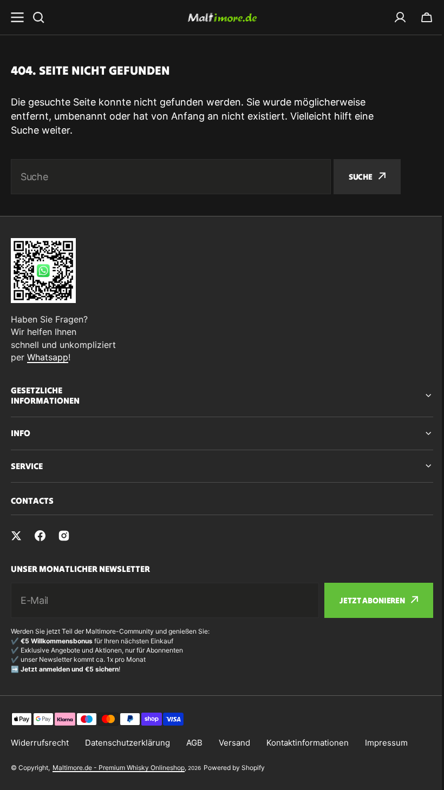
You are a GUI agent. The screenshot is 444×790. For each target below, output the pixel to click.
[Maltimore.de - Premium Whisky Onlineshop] (222, 17)
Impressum (386, 743)
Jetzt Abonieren (364, 600)
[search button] (38, 17)
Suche (361, 177)
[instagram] (64, 536)
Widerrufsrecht (40, 743)
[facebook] (40, 536)
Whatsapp (47, 357)
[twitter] (16, 536)
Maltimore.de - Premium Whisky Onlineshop (119, 767)
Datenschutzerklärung (127, 743)
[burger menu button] (17, 17)
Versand (234, 743)
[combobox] (171, 176)
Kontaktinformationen (307, 743)
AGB (194, 743)
